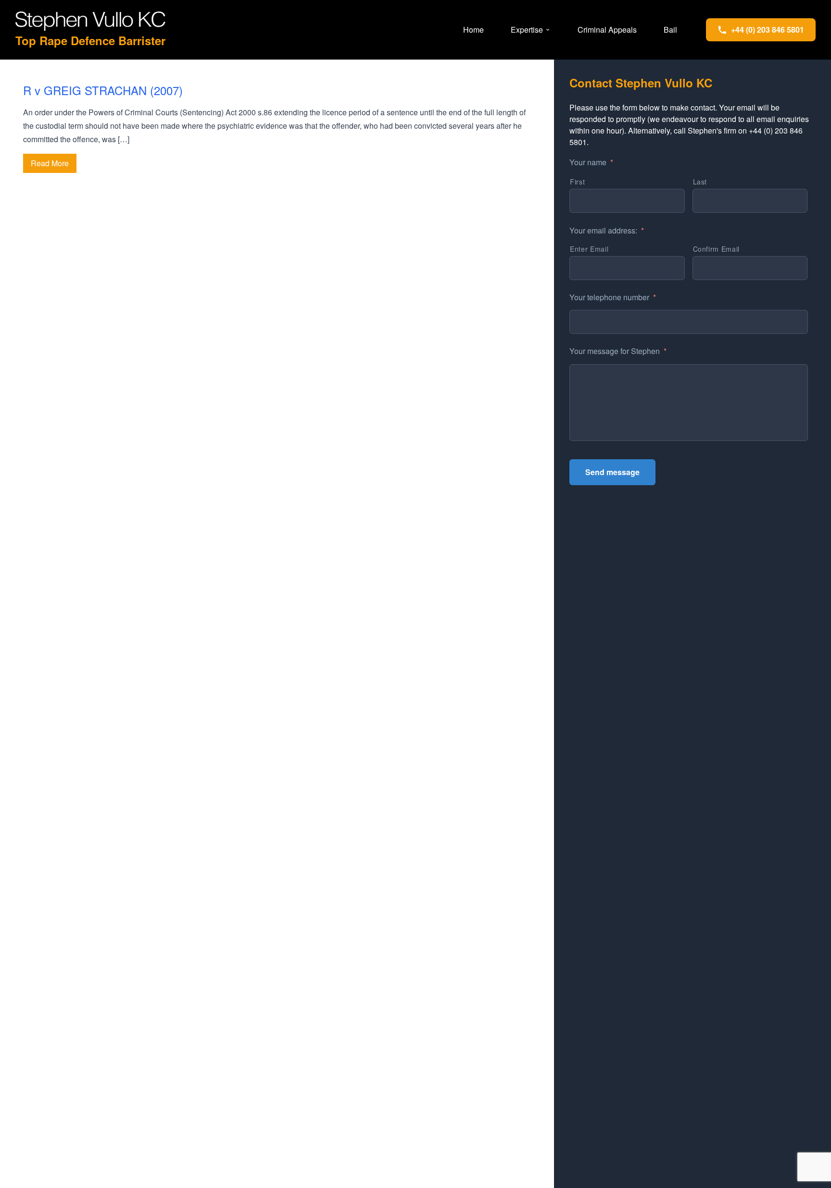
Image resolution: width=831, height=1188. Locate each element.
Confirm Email (716, 249)
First (577, 181)
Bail (670, 29)
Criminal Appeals (607, 29)
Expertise (527, 29)
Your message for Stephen (618, 351)
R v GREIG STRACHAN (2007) (103, 90)
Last (700, 181)
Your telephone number (612, 298)
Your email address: (606, 231)
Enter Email (589, 249)
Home (473, 29)
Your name (591, 163)
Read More (50, 163)
